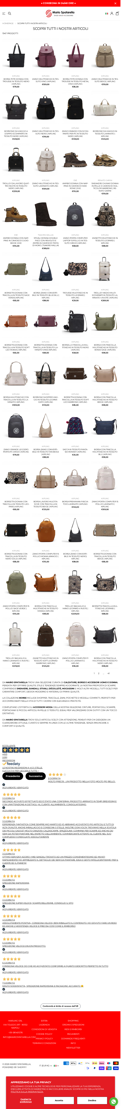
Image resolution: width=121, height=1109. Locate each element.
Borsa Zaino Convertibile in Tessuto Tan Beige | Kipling (45, 451)
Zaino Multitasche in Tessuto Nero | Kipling (45, 132)
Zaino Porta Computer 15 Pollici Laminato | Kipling (105, 504)
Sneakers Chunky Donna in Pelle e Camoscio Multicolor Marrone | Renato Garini (104, 187)
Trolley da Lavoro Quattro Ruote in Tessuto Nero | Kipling (16, 185)
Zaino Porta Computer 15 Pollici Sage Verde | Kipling (16, 608)
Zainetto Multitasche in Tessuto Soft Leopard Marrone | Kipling (45, 660)
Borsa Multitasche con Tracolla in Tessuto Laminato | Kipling (16, 399)
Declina (92, 1100)
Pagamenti (73, 1034)
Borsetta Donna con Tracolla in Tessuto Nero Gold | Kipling (16, 556)
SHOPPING (73, 1020)
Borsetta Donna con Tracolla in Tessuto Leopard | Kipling (16, 504)
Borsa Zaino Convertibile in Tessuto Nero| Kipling (75, 556)
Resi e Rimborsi (73, 1029)
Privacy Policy (44, 1038)
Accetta (59, 1100)
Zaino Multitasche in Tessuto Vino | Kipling (45, 80)
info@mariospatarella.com (19, 1037)
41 (108, 673)
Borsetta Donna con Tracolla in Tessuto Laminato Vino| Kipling (45, 347)
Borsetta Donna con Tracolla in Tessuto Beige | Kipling (105, 556)
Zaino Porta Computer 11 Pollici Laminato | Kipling (75, 660)
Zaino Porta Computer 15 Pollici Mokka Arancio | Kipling (45, 556)
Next (116, 673)
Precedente (13, 776)
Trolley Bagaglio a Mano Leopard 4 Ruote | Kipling (75, 608)
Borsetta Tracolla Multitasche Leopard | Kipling (105, 608)
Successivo (35, 776)
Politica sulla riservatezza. (27, 1091)
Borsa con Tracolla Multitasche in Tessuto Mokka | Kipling (45, 608)
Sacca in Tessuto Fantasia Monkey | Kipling (75, 450)
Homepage (8, 23)
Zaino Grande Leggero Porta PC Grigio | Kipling (16, 450)
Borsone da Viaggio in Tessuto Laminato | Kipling (105, 133)
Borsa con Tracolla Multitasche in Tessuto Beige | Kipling (105, 399)
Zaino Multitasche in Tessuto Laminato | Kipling (45, 184)
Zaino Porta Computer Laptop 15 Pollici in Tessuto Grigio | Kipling (75, 240)
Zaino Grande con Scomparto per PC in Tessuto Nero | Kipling (75, 133)
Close (115, 3)
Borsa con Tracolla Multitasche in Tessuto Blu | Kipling (105, 451)
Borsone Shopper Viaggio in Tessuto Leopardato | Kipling (45, 399)
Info (73, 1043)
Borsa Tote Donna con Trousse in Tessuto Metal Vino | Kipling (75, 81)
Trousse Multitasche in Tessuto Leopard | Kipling (75, 295)
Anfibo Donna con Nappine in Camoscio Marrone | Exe (75, 185)
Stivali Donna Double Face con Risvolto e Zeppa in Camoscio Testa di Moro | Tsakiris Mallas (45, 242)
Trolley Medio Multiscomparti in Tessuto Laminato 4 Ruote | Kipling (105, 295)
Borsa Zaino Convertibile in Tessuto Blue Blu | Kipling (45, 295)
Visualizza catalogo (4, 13)
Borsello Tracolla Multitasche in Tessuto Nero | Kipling (75, 347)
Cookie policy (44, 1034)
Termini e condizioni (44, 1043)
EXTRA (44, 1020)
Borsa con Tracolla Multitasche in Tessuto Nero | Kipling (105, 660)
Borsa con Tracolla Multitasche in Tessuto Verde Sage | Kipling (105, 347)
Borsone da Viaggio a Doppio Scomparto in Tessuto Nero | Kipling (16, 133)
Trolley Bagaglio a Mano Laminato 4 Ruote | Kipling (16, 660)
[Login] (111, 13)
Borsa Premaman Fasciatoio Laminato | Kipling (75, 502)
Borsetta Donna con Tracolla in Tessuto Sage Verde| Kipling (16, 295)
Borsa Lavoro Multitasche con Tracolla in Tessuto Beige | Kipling (45, 504)
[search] (9, 13)
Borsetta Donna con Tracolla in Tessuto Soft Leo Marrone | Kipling (75, 399)
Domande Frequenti (73, 1038)
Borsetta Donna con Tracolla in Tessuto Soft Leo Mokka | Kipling (16, 347)
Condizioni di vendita (44, 1029)
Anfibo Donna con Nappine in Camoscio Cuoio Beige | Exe (16, 240)
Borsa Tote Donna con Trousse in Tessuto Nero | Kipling (16, 81)
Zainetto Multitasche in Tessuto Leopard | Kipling (105, 240)
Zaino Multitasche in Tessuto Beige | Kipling (104, 80)
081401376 (18, 1032)
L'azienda (44, 1024)
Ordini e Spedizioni (73, 1024)
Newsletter (73, 1047)
